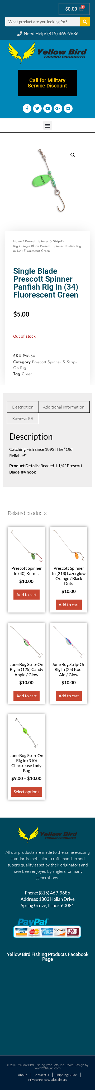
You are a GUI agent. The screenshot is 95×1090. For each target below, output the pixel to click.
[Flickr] (68, 108)
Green (27, 374)
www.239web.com (48, 1068)
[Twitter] (37, 108)
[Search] (85, 21)
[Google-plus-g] (58, 108)
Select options (26, 791)
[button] (47, 125)
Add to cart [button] (26, 594)
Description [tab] (23, 407)
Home (17, 241)
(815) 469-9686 (54, 893)
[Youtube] (47, 108)
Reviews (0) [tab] (22, 418)
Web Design (75, 1065)
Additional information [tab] (63, 407)
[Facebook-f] (27, 108)
